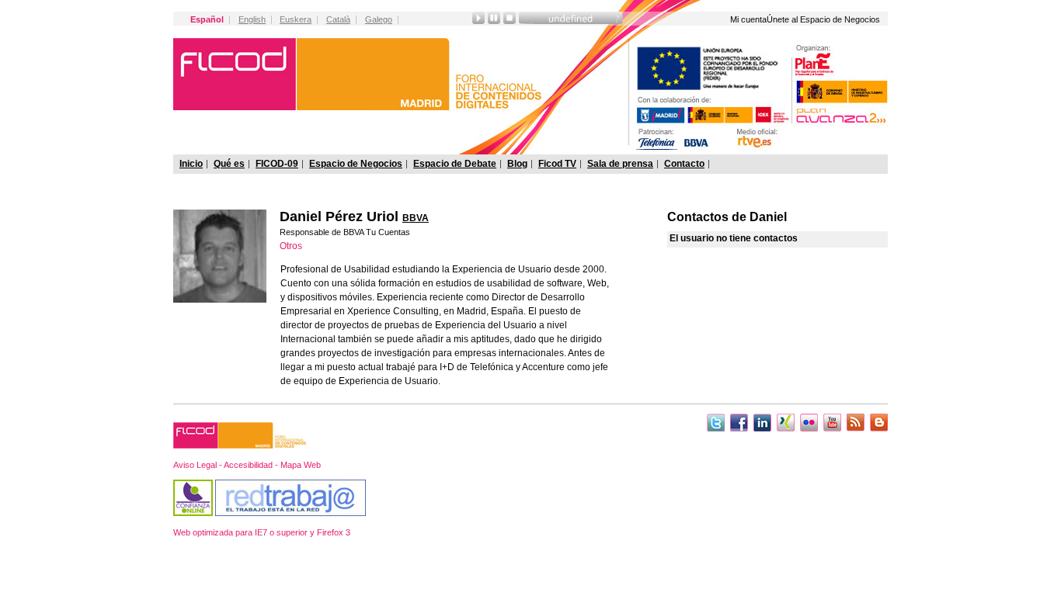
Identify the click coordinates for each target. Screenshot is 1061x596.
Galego (378, 19)
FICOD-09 (277, 163)
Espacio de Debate (454, 163)
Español (207, 19)
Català (338, 19)
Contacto (684, 163)
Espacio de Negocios (355, 163)
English (252, 19)
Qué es (229, 163)
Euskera (295, 19)
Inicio (191, 163)
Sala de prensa (620, 163)
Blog (517, 163)
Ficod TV (557, 163)
